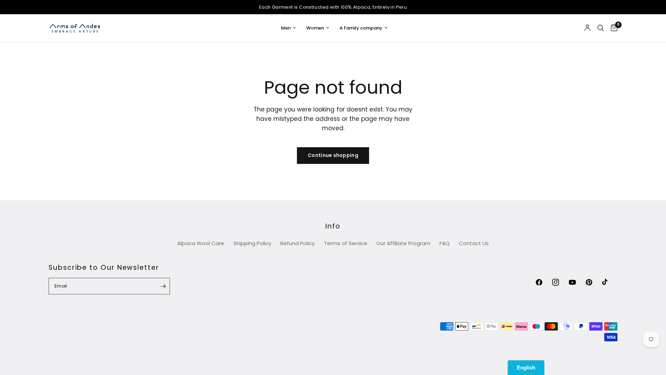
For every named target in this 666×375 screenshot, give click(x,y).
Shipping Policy (252, 243)
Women (315, 28)
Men (286, 28)
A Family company (361, 28)
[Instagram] (559, 282)
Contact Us (474, 243)
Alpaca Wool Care (200, 243)
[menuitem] (288, 28)
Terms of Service (345, 243)
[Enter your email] (163, 286)
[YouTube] (576, 282)
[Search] (600, 28)
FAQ (444, 243)
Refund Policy (297, 243)
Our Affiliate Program (403, 243)
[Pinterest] (593, 282)
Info (333, 226)
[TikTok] (609, 282)
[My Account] (587, 28)
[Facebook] (543, 282)
